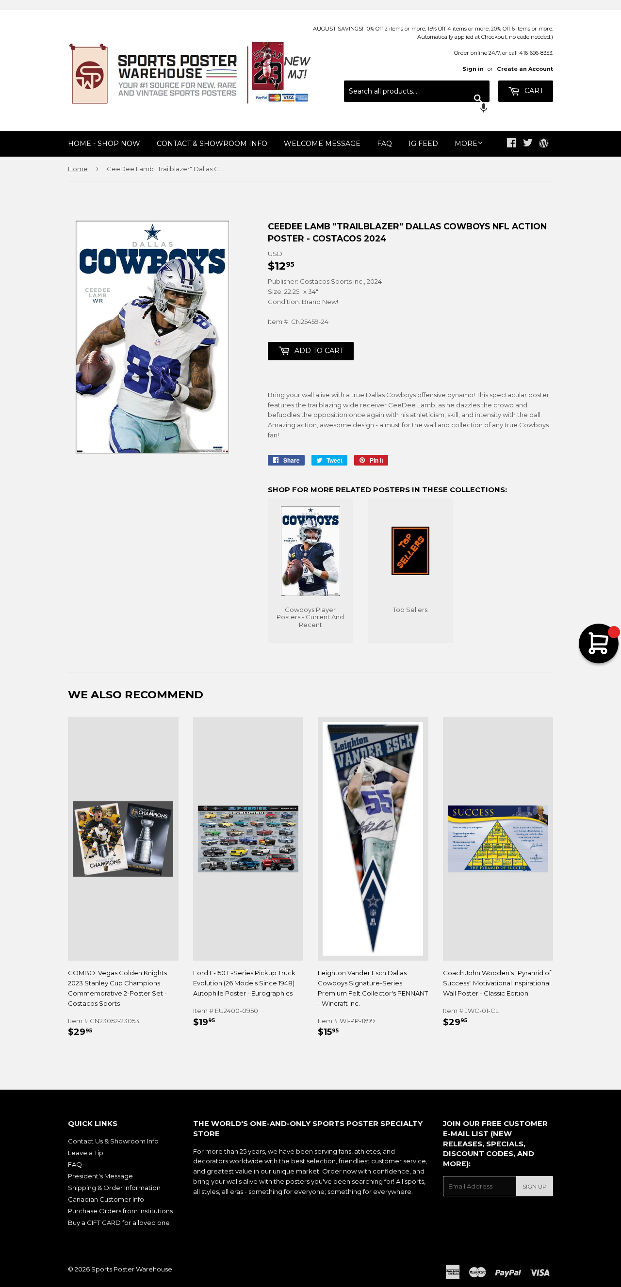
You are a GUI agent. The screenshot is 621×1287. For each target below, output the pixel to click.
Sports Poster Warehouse (131, 1269)
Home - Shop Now (104, 143)
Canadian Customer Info (106, 1199)
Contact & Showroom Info (212, 143)
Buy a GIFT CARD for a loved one (119, 1222)
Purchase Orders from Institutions (120, 1211)
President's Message (100, 1176)
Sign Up (535, 1186)
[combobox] (417, 91)
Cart (533, 90)
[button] (417, 109)
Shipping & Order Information (114, 1187)
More (466, 143)
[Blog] (543, 144)
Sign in (473, 68)
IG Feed (423, 143)
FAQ (384, 143)
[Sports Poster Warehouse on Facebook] (512, 144)
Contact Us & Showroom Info (113, 1141)
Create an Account (525, 68)
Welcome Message (322, 143)
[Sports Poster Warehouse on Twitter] (528, 144)
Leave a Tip (85, 1153)
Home (78, 169)
